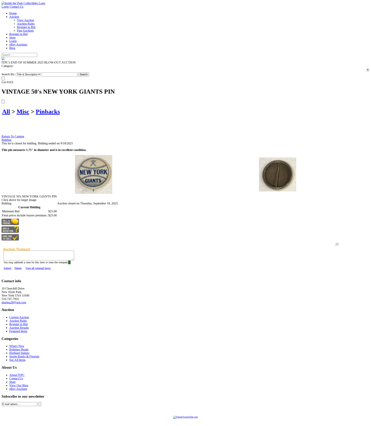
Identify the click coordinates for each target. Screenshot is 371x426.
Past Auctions (25, 30)
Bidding (6, 139)
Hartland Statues (19, 353)
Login (5, 6)
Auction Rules (26, 23)
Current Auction (19, 317)
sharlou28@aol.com (14, 302)
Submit (7, 268)
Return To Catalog (13, 136)
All (6, 111)
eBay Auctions (18, 44)
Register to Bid (26, 27)
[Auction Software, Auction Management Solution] (185, 417)
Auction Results (19, 327)
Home (13, 13)
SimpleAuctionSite (193, 421)
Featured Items (18, 331)
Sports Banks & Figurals (24, 356)
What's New (16, 346)
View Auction (25, 20)
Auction (14, 16)
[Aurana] (23, 3)
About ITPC (17, 375)
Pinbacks (48, 111)
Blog (12, 48)
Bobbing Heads (18, 349)
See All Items (17, 360)
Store (12, 37)
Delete (18, 268)
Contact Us (16, 6)
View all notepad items (38, 268)
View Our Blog (18, 385)
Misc (23, 111)
